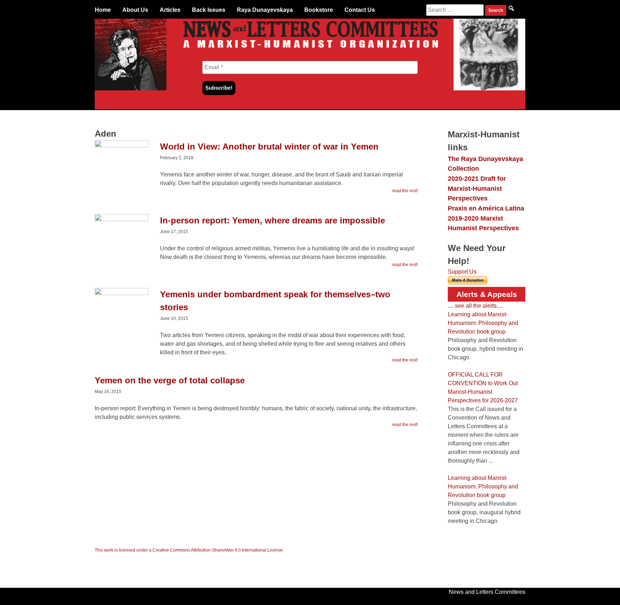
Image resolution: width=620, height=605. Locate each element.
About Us (135, 10)
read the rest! (405, 190)
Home (103, 10)
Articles (170, 10)
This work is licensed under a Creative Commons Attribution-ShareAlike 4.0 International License (189, 550)
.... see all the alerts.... (475, 306)
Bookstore (318, 10)
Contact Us (359, 10)
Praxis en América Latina (486, 208)
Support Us (462, 272)
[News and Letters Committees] (310, 49)
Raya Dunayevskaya (265, 10)
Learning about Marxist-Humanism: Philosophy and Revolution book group (483, 323)
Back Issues (208, 10)
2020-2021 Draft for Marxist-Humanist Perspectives (477, 188)
